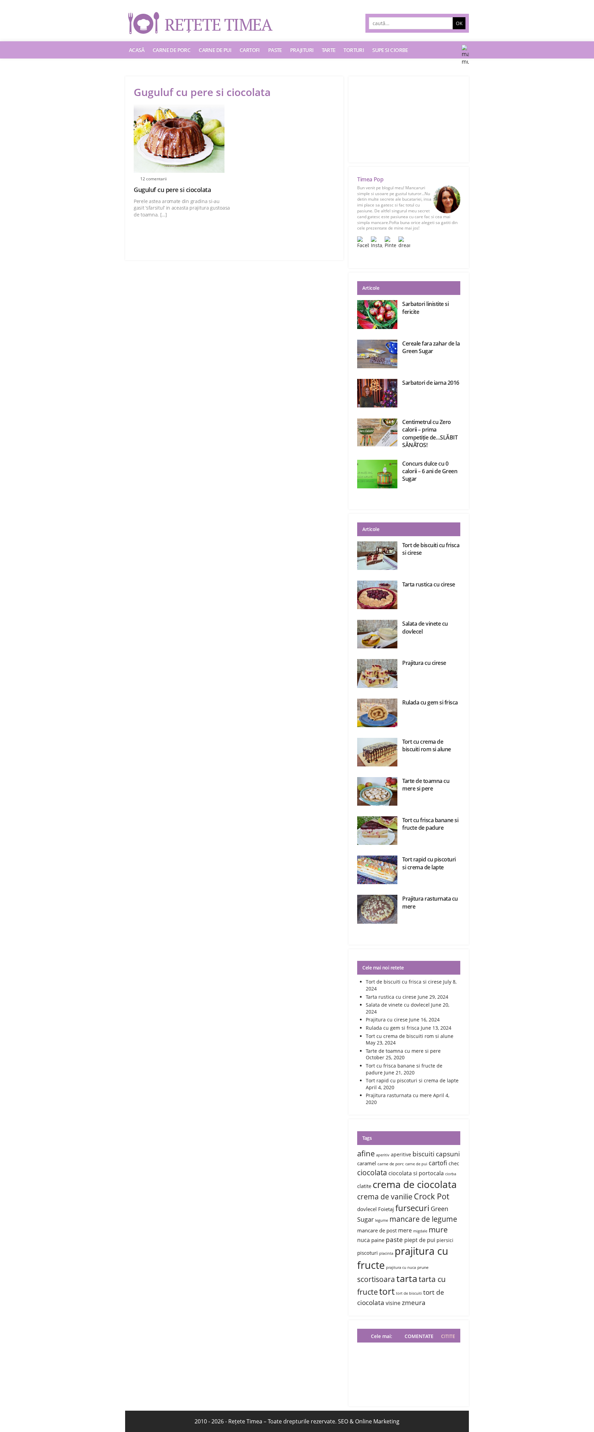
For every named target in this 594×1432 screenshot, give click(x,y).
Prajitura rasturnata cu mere (399, 1095)
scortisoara (376, 1279)
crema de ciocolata (415, 1184)
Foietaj (386, 1209)
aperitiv (382, 1155)
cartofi (438, 1163)
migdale (420, 1231)
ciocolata (372, 1172)
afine (366, 1153)
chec (454, 1163)
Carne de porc (171, 49)
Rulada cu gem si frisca (430, 702)
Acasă (136, 49)
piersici (445, 1240)
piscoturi (367, 1252)
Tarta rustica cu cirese (428, 584)
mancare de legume (423, 1219)
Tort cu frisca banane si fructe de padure (430, 823)
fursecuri (412, 1207)
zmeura (414, 1302)
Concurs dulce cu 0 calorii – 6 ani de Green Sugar (429, 471)
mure (438, 1229)
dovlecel (367, 1209)
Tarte (328, 49)
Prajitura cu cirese (424, 663)
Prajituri (302, 49)
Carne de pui (215, 49)
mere (405, 1230)
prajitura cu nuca (401, 1267)
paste (394, 1239)
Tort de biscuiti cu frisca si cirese (404, 981)
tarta (406, 1278)
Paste (275, 49)
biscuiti (423, 1153)
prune (423, 1267)
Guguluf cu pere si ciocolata (172, 189)
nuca (363, 1240)
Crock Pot (431, 1196)
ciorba (450, 1173)
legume (381, 1220)
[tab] (446, 1336)
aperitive (401, 1154)
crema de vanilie (384, 1196)
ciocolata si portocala (416, 1173)
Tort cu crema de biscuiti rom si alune (426, 745)
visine (393, 1303)
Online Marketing (377, 1421)
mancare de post (377, 1230)
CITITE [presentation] (448, 1336)
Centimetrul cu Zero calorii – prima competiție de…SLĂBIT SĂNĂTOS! (430, 433)
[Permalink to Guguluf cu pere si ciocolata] (182, 139)
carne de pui (416, 1163)
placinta (386, 1253)
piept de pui (419, 1240)
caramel (366, 1163)
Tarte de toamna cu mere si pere (425, 784)
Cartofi (250, 49)
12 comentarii (153, 179)
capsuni (448, 1153)
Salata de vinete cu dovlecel (398, 1004)
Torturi (353, 49)
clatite (364, 1185)
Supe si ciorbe (390, 49)
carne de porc (390, 1164)
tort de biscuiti (409, 1293)
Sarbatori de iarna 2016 (430, 382)
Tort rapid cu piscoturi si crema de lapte (429, 863)
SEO (343, 1421)
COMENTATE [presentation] (419, 1336)
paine (377, 1240)
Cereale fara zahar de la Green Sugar (431, 347)
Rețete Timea (245, 1421)
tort (387, 1291)
